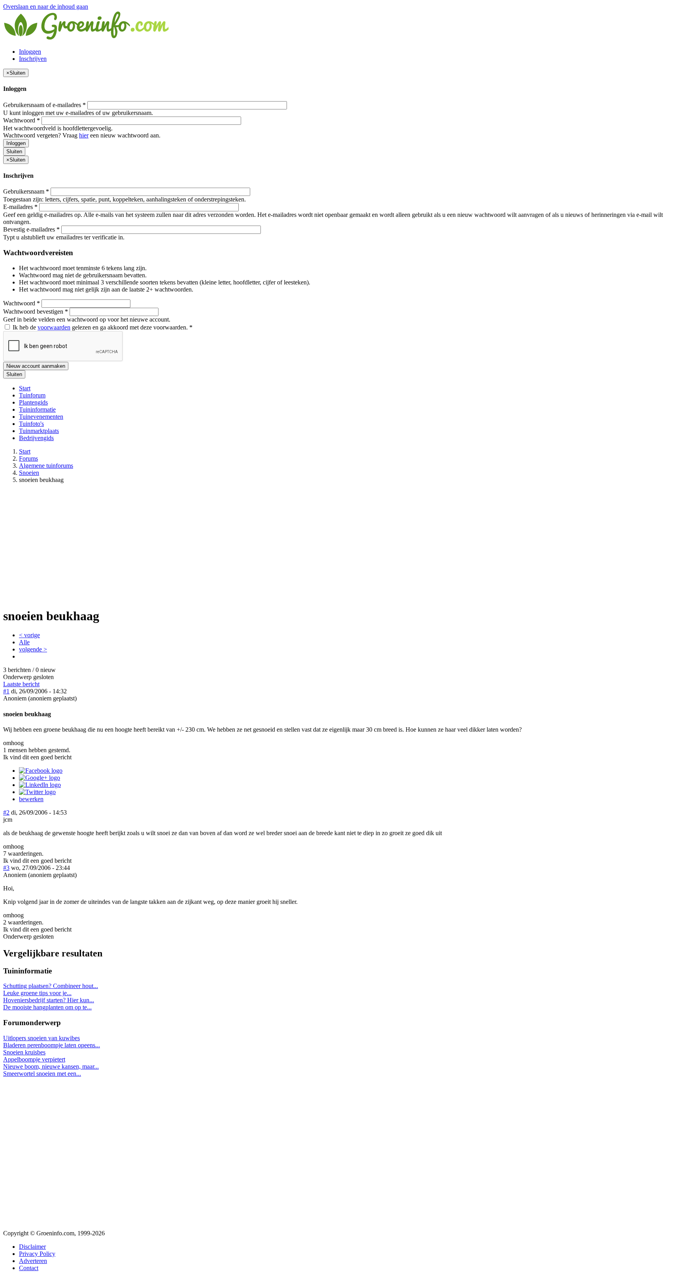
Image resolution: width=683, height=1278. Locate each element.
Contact (28, 1268)
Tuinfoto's (31, 423)
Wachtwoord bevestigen (35, 311)
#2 (6, 812)
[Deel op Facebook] (40, 770)
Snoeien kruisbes (24, 1052)
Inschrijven (33, 58)
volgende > (33, 649)
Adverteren (33, 1260)
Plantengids (33, 402)
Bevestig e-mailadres (31, 229)
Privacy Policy (37, 1253)
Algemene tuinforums (46, 465)
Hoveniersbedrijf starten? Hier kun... (48, 1000)
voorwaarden (54, 327)
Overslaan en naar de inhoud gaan (45, 6)
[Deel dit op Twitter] (37, 792)
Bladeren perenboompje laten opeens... (51, 1045)
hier (84, 135)
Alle (24, 642)
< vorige (29, 635)
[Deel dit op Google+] (39, 777)
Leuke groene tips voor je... (37, 993)
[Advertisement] (341, 545)
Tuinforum (32, 395)
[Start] (87, 38)
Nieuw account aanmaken (35, 366)
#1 (6, 691)
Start (24, 388)
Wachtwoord (21, 120)
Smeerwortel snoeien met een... (42, 1073)
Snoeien (29, 472)
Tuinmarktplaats (39, 430)
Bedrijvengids (36, 438)
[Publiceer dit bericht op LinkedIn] (40, 784)
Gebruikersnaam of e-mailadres (44, 105)
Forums (28, 458)
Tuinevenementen (41, 416)
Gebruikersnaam (26, 191)
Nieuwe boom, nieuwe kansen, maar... (51, 1066)
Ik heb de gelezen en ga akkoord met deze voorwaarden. (101, 327)
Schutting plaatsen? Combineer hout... (50, 985)
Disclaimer (32, 1246)
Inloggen (30, 51)
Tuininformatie (37, 409)
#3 (6, 867)
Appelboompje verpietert (34, 1059)
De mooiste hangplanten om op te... (47, 1007)
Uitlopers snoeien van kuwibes (41, 1038)
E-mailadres (20, 206)
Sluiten (14, 151)
